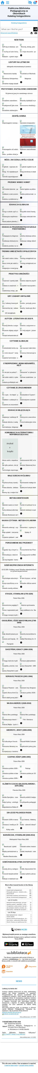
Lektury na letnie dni (9, 988)
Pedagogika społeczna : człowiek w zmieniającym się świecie (21, 892)
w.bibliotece (14, 959)
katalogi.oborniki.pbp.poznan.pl (11, 1012)
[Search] (35, 29)
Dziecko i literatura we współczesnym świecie (17, 922)
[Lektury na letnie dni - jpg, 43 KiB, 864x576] (10, 1014)
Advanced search (6, 33)
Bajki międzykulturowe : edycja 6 (14, 915)
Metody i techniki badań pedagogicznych (17, 897)
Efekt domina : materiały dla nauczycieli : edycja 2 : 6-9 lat (21, 909)
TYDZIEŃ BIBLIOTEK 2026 (11, 1022)
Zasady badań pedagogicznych (14, 890)
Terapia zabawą (10, 916)
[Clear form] (31, 33)
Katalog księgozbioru (19, 23)
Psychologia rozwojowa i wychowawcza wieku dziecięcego (21, 895)
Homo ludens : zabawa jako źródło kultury (17, 920)
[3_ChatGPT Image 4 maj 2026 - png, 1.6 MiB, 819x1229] (13, 1034)
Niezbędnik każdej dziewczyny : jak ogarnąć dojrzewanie (20, 902)
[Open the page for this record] (10, 45)
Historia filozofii (10, 893)
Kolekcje (15, 33)
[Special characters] (35, 33)
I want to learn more (11, 1065)
